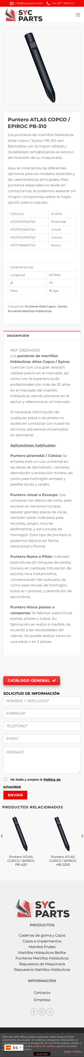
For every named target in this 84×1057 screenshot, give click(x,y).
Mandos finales (42, 947)
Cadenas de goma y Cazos (42, 935)
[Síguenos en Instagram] (42, 1011)
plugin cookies (73, 1051)
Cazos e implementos (42, 941)
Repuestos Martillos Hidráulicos (42, 969)
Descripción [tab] (18, 335)
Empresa (42, 1000)
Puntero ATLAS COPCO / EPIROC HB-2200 (63, 860)
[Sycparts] (29, 14)
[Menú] (78, 14)
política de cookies (44, 1046)
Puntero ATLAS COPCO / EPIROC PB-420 (21, 860)
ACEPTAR (42, 1054)
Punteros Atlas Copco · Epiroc (46, 306)
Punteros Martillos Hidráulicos (30, 311)
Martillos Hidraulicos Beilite (42, 952)
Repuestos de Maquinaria (42, 964)
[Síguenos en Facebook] (34, 1011)
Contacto (42, 993)
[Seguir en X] (50, 1011)
